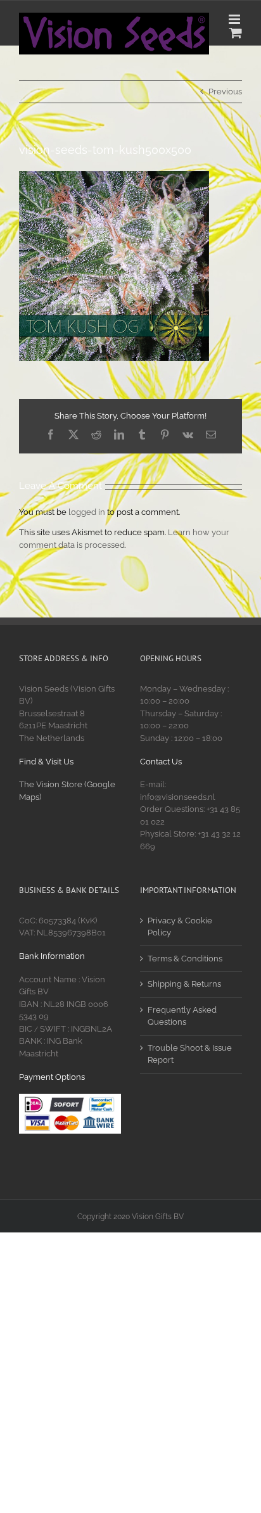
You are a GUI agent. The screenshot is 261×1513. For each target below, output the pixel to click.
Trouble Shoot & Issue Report (190, 1054)
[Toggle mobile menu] (235, 19)
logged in (86, 512)
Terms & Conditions (185, 958)
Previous (225, 91)
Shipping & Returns (184, 984)
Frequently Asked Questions (182, 1016)
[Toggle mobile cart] (235, 32)
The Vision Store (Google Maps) (67, 791)
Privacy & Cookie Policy (180, 927)
